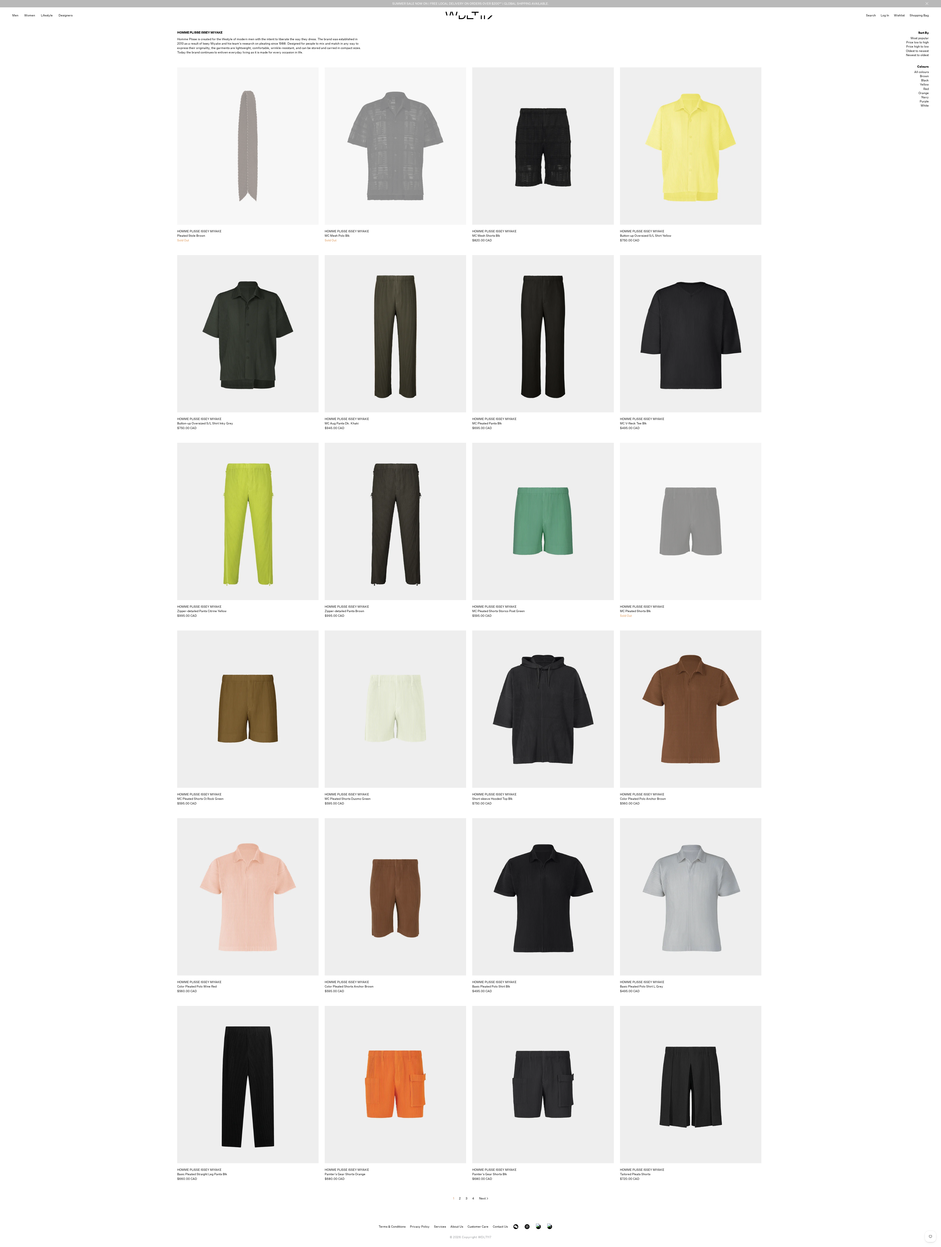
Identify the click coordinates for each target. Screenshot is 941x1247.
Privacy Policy (420, 1226)
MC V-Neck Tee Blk (633, 423)
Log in (885, 15)
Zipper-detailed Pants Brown (344, 611)
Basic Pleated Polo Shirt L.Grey (641, 986)
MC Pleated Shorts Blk (635, 611)
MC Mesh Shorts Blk (486, 235)
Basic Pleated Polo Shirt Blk (491, 986)
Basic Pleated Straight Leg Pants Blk (202, 1174)
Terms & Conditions (392, 1226)
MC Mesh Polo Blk (337, 235)
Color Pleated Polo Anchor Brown (643, 799)
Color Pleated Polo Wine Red (197, 986)
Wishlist (899, 15)
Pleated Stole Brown (191, 235)
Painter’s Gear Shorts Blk (489, 1174)
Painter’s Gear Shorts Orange (345, 1174)
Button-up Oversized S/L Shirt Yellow (645, 235)
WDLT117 (485, 1237)
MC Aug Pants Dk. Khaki (342, 423)
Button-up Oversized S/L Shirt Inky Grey (205, 423)
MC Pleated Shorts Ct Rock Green (200, 799)
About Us (456, 1226)
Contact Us (500, 1226)
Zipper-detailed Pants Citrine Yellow (201, 611)
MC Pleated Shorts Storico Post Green (498, 611)
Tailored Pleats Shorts (635, 1174)
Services (440, 1226)
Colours (923, 66)
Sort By (923, 33)
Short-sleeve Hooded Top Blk (492, 799)
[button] (871, 15)
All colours (921, 72)
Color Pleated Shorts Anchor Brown (349, 986)
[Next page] (483, 1198)
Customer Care (478, 1226)
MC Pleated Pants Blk (487, 423)
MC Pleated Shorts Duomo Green (348, 799)
